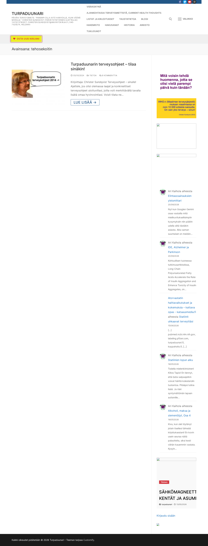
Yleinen (164, 482)
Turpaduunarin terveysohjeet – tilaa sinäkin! (103, 66)
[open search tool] (170, 19)
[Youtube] (189, 2)
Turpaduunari (28, 13)
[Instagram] (194, 2)
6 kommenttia (109, 75)
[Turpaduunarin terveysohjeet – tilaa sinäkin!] (38, 84)
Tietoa (93, 75)
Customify (88, 540)
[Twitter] (185, 2)
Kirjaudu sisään (166, 515)
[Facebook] (180, 2)
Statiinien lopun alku (180, 360)
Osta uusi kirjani (27, 38)
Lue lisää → (85, 102)
